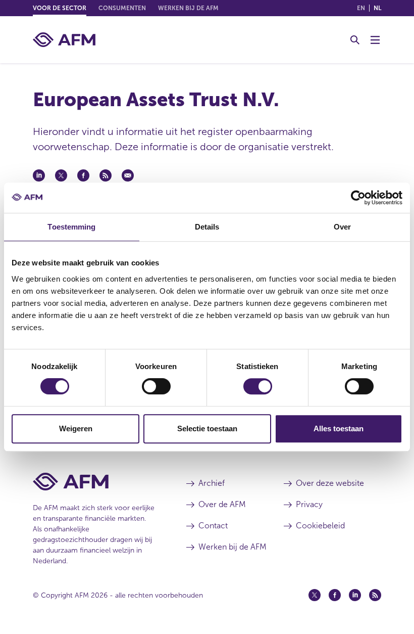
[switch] (156, 386)
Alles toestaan (339, 428)
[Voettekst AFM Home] (94, 481)
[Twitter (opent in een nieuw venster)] (314, 595)
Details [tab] (207, 226)
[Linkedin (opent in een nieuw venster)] (355, 595)
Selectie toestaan (207, 428)
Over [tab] (342, 226)
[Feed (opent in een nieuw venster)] (375, 595)
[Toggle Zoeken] (355, 40)
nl (377, 8)
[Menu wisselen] (375, 40)
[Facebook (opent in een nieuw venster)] (335, 595)
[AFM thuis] (64, 39)
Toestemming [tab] (71, 226)
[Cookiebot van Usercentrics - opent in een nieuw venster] (358, 197)
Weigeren (75, 428)
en (361, 8)
